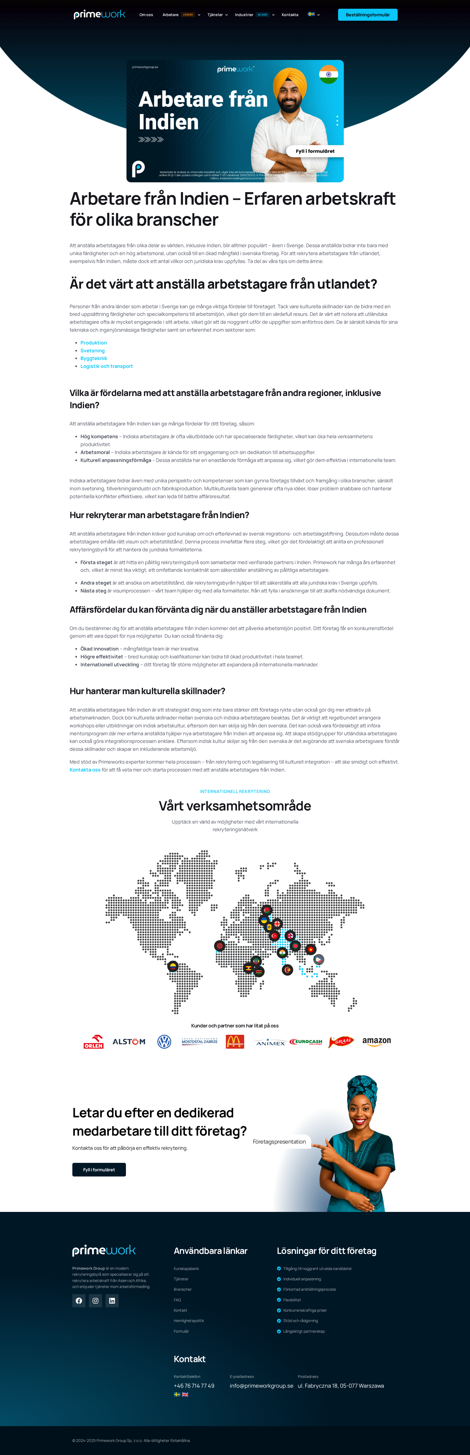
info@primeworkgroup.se (261, 1385)
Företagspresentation (279, 1141)
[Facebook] (78, 1300)
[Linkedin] (112, 1300)
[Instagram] (95, 1300)
